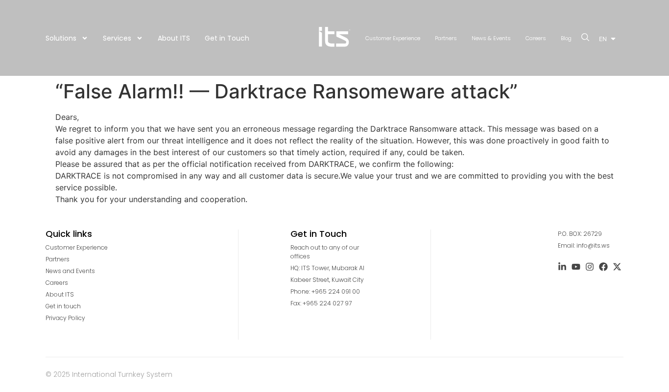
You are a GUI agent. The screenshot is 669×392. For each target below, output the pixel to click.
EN (603, 39)
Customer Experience (392, 38)
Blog (566, 38)
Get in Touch (227, 38)
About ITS (174, 38)
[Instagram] (589, 266)
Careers (536, 38)
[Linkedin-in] (562, 266)
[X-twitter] (617, 266)
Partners (446, 38)
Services (117, 38)
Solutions (61, 38)
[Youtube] (576, 266)
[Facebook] (603, 266)
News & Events (491, 38)
